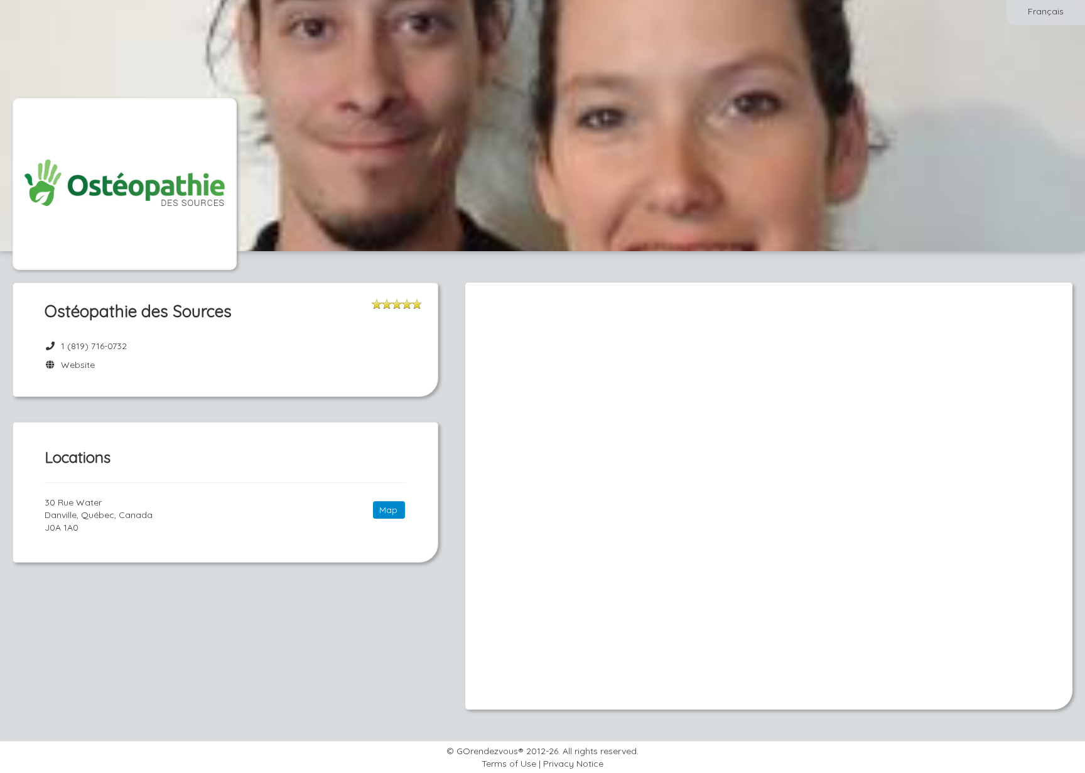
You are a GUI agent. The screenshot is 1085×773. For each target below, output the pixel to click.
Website (75, 364)
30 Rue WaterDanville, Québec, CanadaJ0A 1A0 (99, 515)
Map (388, 510)
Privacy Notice (573, 763)
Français (1046, 11)
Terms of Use (509, 763)
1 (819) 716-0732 (94, 346)
